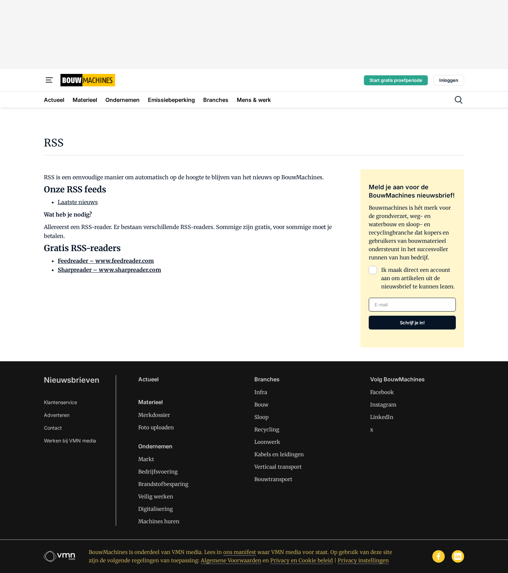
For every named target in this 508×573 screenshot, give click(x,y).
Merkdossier (154, 415)
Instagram (383, 404)
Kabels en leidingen (279, 454)
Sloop (261, 417)
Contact (53, 428)
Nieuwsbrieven (71, 379)
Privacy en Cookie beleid (301, 560)
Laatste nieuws (78, 202)
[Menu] (49, 80)
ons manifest (239, 552)
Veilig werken (155, 496)
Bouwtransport (273, 479)
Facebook (382, 392)
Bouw (261, 404)
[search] (458, 100)
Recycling (266, 429)
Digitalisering (155, 509)
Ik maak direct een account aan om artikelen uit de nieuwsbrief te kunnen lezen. (418, 278)
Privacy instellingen (363, 560)
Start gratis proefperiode (395, 80)
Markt (146, 459)
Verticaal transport (278, 467)
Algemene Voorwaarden (231, 560)
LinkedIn (381, 417)
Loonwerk (267, 442)
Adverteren (56, 415)
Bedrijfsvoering (158, 471)
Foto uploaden (156, 427)
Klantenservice (60, 402)
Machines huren (158, 521)
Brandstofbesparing (163, 484)
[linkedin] (458, 556)
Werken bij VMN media (70, 440)
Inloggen (448, 80)
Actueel (148, 379)
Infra (260, 392)
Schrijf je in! (412, 322)
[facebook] (438, 556)
